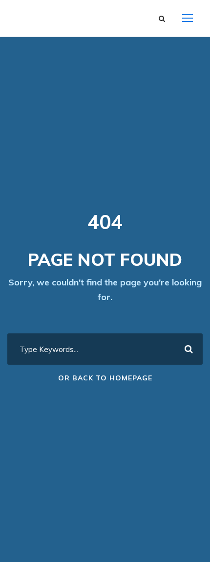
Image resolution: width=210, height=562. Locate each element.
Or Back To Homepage (105, 378)
